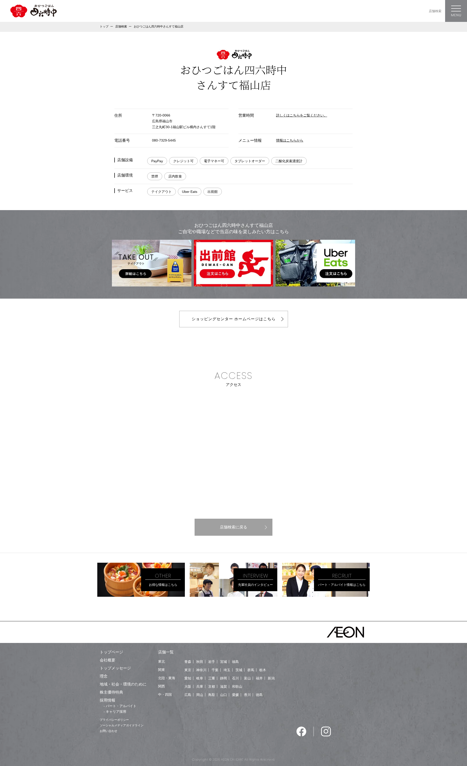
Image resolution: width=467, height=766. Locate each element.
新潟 (271, 678)
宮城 (223, 661)
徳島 (259, 694)
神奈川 (201, 670)
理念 (104, 676)
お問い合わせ (108, 731)
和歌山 (237, 686)
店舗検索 (435, 11)
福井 (259, 678)
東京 (187, 670)
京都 (211, 686)
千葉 (215, 670)
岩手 (211, 661)
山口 (223, 694)
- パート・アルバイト (120, 706)
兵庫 (199, 686)
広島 (187, 694)
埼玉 (227, 670)
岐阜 (199, 678)
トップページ (111, 652)
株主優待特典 (111, 692)
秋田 (199, 661)
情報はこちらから (289, 140)
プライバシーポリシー (114, 719)
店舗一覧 (166, 652)
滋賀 (223, 686)
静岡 (223, 678)
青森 (187, 661)
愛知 (187, 678)
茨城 (238, 670)
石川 (235, 678)
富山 (247, 678)
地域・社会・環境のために (123, 684)
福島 (235, 661)
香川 (247, 694)
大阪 (187, 686)
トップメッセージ (115, 668)
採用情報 (107, 700)
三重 (211, 678)
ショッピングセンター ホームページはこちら (234, 319)
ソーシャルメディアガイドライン (122, 725)
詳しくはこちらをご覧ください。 (301, 115)
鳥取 (211, 694)
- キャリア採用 (115, 711)
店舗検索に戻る (233, 527)
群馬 (250, 670)
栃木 (262, 670)
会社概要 (107, 660)
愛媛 (235, 694)
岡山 (199, 694)
